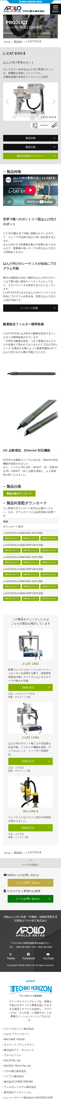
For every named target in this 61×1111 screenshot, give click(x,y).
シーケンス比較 (29, 308)
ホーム (7, 41)
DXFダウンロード (49, 538)
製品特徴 (30, 138)
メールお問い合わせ (28, 882)
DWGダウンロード (30, 538)
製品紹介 (18, 41)
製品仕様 (30, 147)
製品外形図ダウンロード (30, 156)
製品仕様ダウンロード (19, 493)
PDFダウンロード (12, 538)
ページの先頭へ (30, 864)
